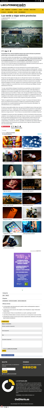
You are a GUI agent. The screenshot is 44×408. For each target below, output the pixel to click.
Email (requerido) (5, 330)
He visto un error (6, 126)
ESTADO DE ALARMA (13, 300)
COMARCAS (7, 9)
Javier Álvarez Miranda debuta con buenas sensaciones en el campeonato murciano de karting (22, 314)
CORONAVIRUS (5, 300)
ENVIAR (17, 130)
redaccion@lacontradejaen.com (28, 395)
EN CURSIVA (10, 12)
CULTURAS (26, 9)
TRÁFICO (7, 295)
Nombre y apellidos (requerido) (8, 326)
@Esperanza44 (5, 19)
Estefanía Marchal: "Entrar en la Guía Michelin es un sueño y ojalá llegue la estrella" (19, 312)
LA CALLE (3, 12)
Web (3, 335)
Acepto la (8, 132)
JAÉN (2, 9)
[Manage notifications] (2, 406)
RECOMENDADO (22, 12)
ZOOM (20, 9)
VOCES (15, 12)
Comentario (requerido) (6, 339)
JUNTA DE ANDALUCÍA (22, 300)
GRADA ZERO (32, 9)
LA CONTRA (14, 9)
